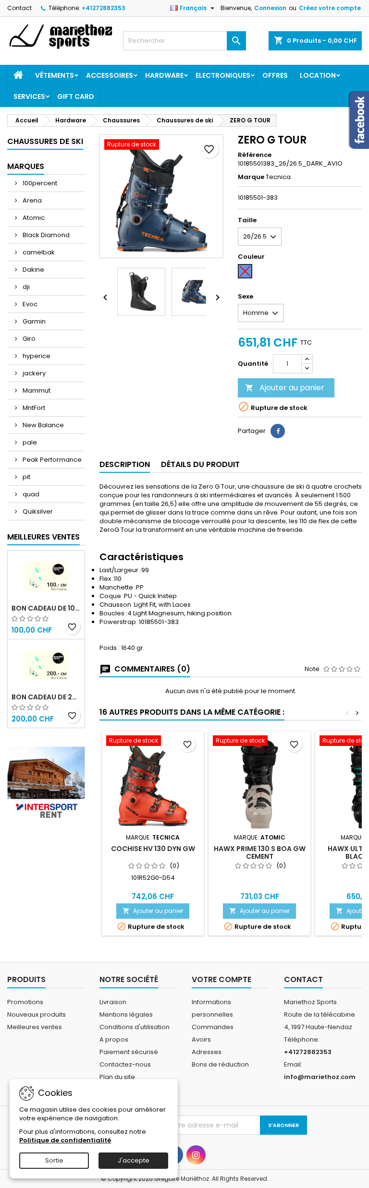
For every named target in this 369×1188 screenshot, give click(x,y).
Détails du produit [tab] (200, 464)
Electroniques (223, 75)
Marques (25, 166)
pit (25, 476)
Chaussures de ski (45, 141)
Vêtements (54, 75)
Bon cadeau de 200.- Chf (46, 697)
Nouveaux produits (36, 1014)
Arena (31, 200)
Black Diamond (45, 235)
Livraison (112, 1002)
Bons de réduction (220, 1064)
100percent (39, 183)
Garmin (33, 321)
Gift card (75, 96)
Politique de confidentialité (65, 1140)
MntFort (33, 407)
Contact (19, 8)
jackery (33, 373)
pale (29, 442)
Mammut (35, 390)
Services (29, 96)
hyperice (35, 355)
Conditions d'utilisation (134, 1027)
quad (30, 494)
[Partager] (278, 431)
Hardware (164, 75)
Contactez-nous (125, 1064)
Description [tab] (124, 464)
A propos (113, 1039)
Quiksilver (37, 511)
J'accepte (133, 1160)
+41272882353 (103, 8)
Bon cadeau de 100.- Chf (46, 608)
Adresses (206, 1051)
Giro (28, 338)
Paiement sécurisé (128, 1051)
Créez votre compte (330, 8)
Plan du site (117, 1076)
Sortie (54, 1160)
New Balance (42, 425)
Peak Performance (51, 459)
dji (25, 286)
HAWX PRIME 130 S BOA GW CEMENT (260, 852)
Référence (254, 155)
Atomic (33, 217)
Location (318, 75)
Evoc (29, 304)
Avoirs (201, 1039)
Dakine (32, 269)
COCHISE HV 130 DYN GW (153, 848)
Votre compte (221, 979)
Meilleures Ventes (43, 536)
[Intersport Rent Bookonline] (46, 780)
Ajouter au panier (284, 387)
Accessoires (109, 75)
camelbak (38, 252)
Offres (275, 75)
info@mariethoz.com (320, 1076)
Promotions (25, 1002)
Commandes (213, 1027)
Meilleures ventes (34, 1027)
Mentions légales (126, 1014)
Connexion (270, 8)
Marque (251, 177)
